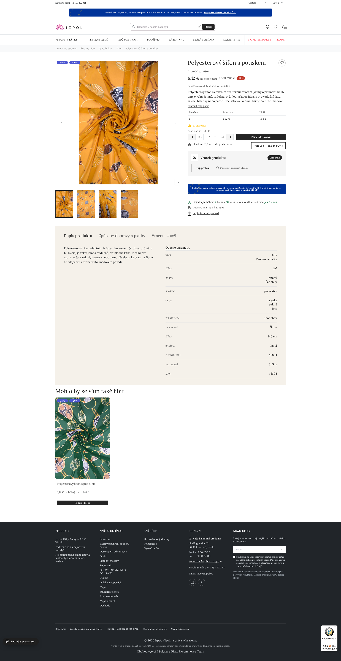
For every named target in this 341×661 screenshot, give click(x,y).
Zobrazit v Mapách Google (204, 561)
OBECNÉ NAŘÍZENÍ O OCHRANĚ (113, 571)
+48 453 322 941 (216, 567)
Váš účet (150, 531)
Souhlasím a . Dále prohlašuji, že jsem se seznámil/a (260, 561)
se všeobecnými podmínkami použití (265, 556)
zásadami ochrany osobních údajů (252, 559)
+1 (229, 137)
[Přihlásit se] (267, 27)
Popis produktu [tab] (78, 235)
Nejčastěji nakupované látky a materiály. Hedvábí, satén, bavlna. (72, 558)
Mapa (103, 587)
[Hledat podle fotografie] (199, 27)
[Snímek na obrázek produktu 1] (64, 204)
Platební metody (109, 560)
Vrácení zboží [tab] (164, 235)
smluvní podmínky (201, 645)
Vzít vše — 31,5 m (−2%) (268, 145)
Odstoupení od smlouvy (113, 551)
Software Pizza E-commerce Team (181, 651)
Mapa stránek (107, 601)
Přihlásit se (150, 543)
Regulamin (106, 565)
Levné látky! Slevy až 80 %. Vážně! (70, 541)
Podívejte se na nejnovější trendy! (70, 548)
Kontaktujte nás (109, 596)
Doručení (105, 539)
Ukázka (104, 577)
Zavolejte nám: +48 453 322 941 (70, 2)
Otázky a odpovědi (110, 582)
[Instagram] (192, 582)
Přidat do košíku (261, 137)
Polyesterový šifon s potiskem (76, 483)
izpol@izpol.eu (205, 573)
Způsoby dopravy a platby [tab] (122, 235)
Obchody (105, 605)
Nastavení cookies (180, 629)
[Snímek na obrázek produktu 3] (108, 204)
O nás (103, 556)
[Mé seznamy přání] (276, 27)
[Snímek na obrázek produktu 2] (86, 204)
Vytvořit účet (151, 548)
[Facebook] (201, 582)
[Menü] (335, 627)
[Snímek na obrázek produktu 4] (129, 204)
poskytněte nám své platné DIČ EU (220, 12)
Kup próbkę (203, 168)
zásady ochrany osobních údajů (174, 645)
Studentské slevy (109, 591)
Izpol (273, 345)
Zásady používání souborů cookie (114, 545)
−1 (191, 137)
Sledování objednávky (156, 539)
